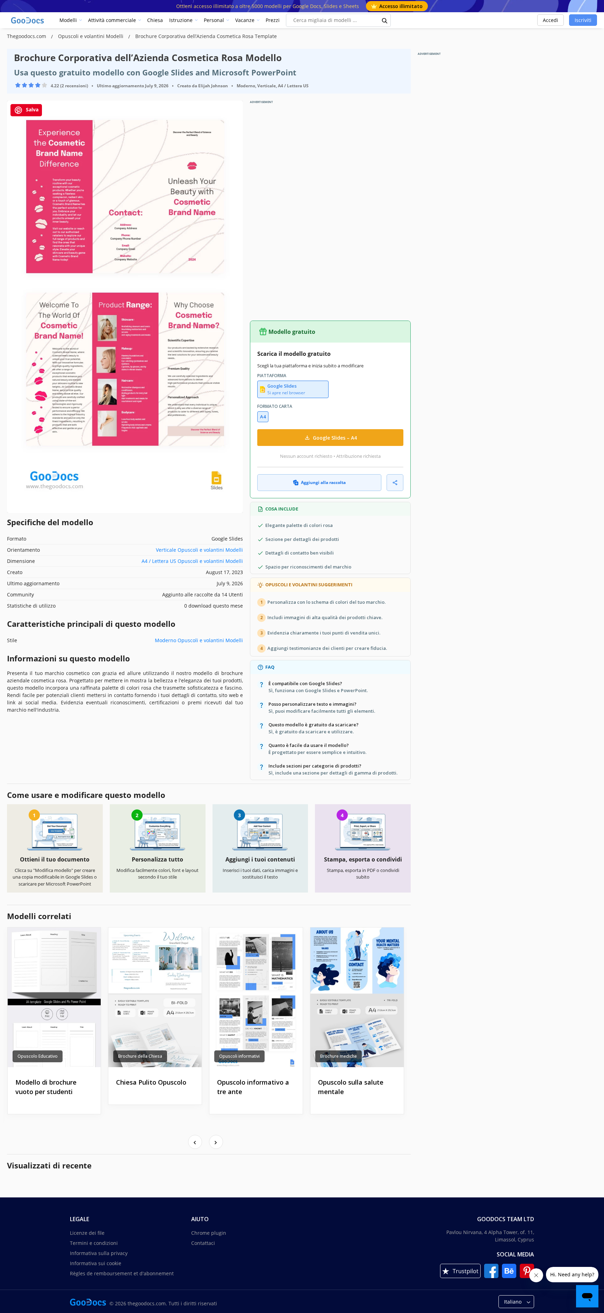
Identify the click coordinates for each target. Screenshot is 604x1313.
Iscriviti (583, 20)
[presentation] (195, 1142)
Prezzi (273, 20)
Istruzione (181, 20)
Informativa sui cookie (95, 1263)
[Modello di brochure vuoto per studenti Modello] (54, 997)
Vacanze (244, 20)
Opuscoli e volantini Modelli (91, 36)
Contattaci (203, 1243)
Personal (214, 20)
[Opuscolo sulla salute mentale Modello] (357, 997)
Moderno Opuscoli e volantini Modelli (199, 640)
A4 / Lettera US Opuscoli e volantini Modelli (192, 561)
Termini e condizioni (94, 1243)
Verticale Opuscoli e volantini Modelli (199, 550)
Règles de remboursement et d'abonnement (122, 1273)
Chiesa (155, 20)
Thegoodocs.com (27, 36)
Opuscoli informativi (239, 1056)
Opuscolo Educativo (37, 1056)
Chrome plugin (208, 1233)
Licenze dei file (87, 1233)
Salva (31, 109)
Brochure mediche (338, 1056)
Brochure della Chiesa (140, 1056)
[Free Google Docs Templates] (28, 20)
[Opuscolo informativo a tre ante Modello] (256, 997)
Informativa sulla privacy (99, 1253)
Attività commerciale (112, 20)
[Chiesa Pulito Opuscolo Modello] (155, 997)
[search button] (384, 20)
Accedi (550, 20)
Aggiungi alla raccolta (323, 482)
